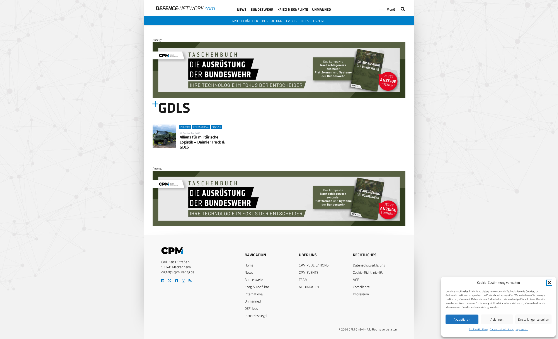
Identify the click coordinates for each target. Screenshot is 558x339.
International (254, 294)
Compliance (361, 286)
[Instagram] (183, 281)
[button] (549, 282)
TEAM (303, 279)
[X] (169, 280)
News (249, 272)
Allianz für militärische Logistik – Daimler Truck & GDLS (202, 142)
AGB (356, 279)
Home (249, 265)
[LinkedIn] (162, 280)
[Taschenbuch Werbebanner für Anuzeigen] (279, 97)
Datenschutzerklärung (502, 329)
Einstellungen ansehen (533, 319)
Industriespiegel (256, 315)
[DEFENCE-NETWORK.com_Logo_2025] (185, 8)
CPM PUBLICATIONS (314, 265)
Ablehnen (497, 319)
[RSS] (190, 280)
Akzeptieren (462, 319)
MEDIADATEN (309, 286)
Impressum (522, 329)
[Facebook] (176, 280)
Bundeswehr (254, 279)
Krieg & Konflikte (257, 286)
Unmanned (253, 301)
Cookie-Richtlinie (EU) (368, 272)
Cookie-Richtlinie (478, 329)
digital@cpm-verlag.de (177, 272)
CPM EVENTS (308, 272)
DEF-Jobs (251, 308)
